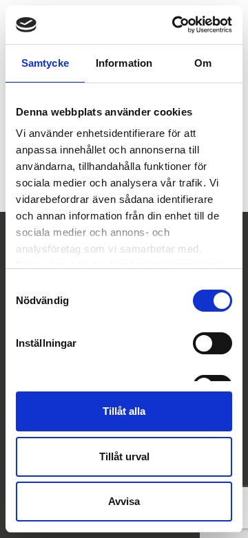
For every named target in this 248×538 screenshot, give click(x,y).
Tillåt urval (124, 456)
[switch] (212, 343)
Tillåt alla (124, 411)
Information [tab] (124, 63)
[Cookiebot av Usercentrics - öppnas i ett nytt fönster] (175, 25)
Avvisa (124, 501)
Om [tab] (202, 63)
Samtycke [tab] (45, 63)
